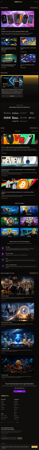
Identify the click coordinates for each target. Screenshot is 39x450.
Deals (2, 402)
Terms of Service (4, 417)
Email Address (3, 435)
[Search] (35, 2)
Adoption (16, 401)
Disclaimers (3, 418)
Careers (2, 409)
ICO (15, 410)
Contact (2, 407)
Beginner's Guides (34, 131)
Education (16, 407)
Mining (15, 412)
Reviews (16, 415)
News (15, 414)
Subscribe (20, 438)
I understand (34, 446)
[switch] (3, 444)
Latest (2, 131)
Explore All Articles (33, 7)
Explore (2, 401)
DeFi (15, 406)
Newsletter (3, 404)
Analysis (16, 402)
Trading (15, 419)
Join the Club (19, 391)
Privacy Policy (4, 415)
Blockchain (16, 404)
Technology (16, 417)
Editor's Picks (17, 131)
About (2, 406)
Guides (15, 409)
